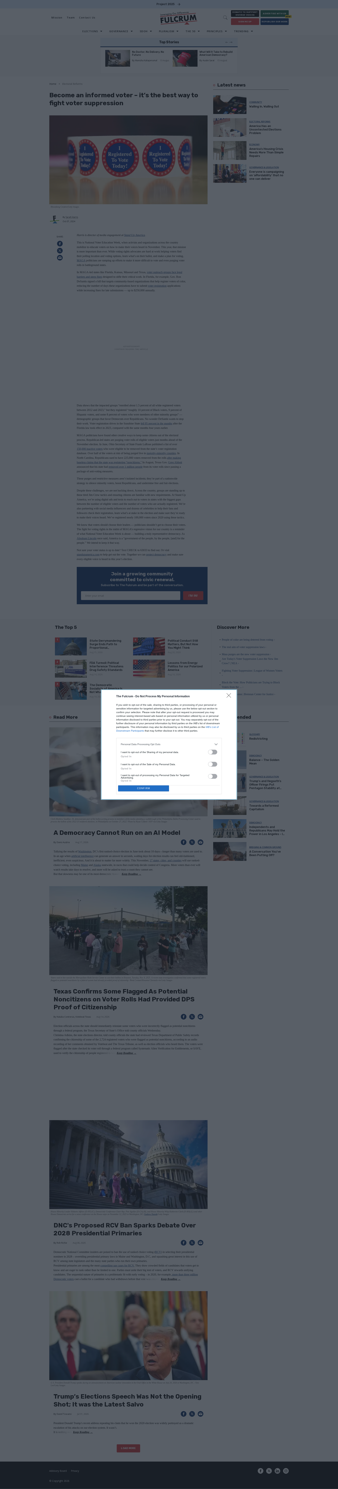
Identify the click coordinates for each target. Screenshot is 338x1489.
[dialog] (169, 744)
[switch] (212, 752)
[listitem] (169, 744)
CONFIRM (143, 788)
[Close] (230, 696)
